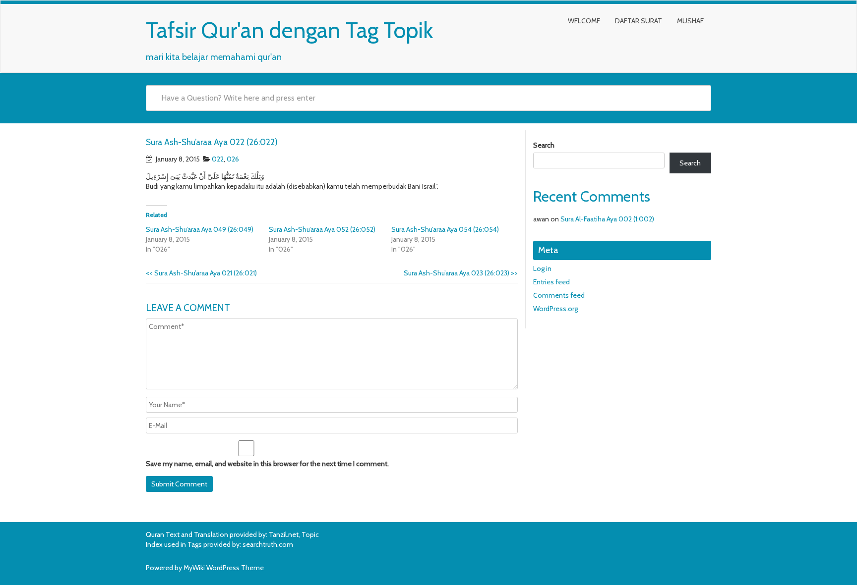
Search (543, 145)
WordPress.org (555, 308)
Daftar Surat (638, 20)
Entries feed (551, 281)
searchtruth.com (268, 544)
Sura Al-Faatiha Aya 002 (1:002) (607, 218)
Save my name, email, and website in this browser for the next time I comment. (267, 463)
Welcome (584, 20)
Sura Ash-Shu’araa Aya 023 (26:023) (461, 272)
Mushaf (690, 20)
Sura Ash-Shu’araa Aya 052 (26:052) (322, 229)
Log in (542, 268)
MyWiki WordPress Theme (224, 567)
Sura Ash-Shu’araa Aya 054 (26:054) (445, 229)
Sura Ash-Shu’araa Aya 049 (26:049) (199, 229)
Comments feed (559, 295)
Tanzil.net (284, 534)
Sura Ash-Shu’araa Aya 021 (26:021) (201, 272)
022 (218, 159)
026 (233, 159)
